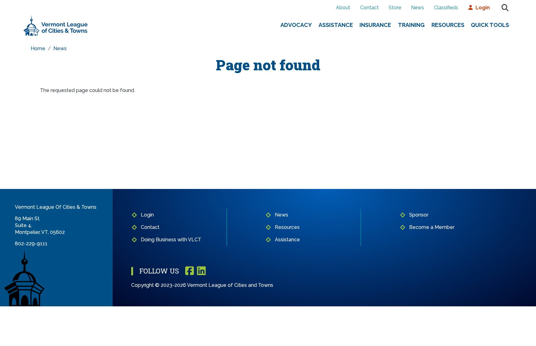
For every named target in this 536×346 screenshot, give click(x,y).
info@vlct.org (30, 250)
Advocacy (296, 25)
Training (411, 25)
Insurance (375, 25)
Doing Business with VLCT (171, 240)
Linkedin (201, 271)
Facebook (189, 271)
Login (483, 8)
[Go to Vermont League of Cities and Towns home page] (56, 17)
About (343, 8)
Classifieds (446, 8)
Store (395, 8)
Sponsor (418, 215)
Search (505, 8)
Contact (369, 8)
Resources (447, 25)
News (417, 8)
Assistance (336, 25)
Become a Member (431, 227)
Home (38, 48)
